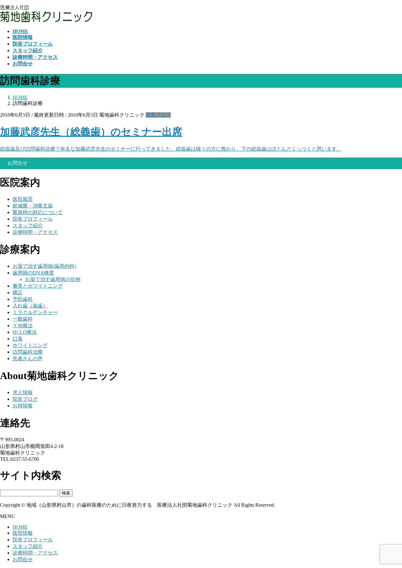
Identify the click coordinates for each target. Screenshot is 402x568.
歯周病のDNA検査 (33, 272)
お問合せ (23, 559)
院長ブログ (158, 115)
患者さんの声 (28, 358)
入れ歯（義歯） (30, 305)
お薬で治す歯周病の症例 (52, 279)
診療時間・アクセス (35, 232)
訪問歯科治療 (28, 352)
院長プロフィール (33, 219)
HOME (20, 527)
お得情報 (23, 405)
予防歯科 (23, 299)
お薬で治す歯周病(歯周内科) (44, 266)
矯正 (18, 292)
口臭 (18, 338)
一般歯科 (23, 319)
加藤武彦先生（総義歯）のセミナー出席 (91, 131)
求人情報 (23, 392)
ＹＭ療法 (23, 325)
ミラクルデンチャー (35, 312)
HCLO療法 (25, 332)
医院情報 (23, 533)
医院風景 (23, 199)
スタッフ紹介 (28, 225)
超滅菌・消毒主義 (33, 205)
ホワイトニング (30, 345)
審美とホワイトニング (38, 286)
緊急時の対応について (38, 212)
